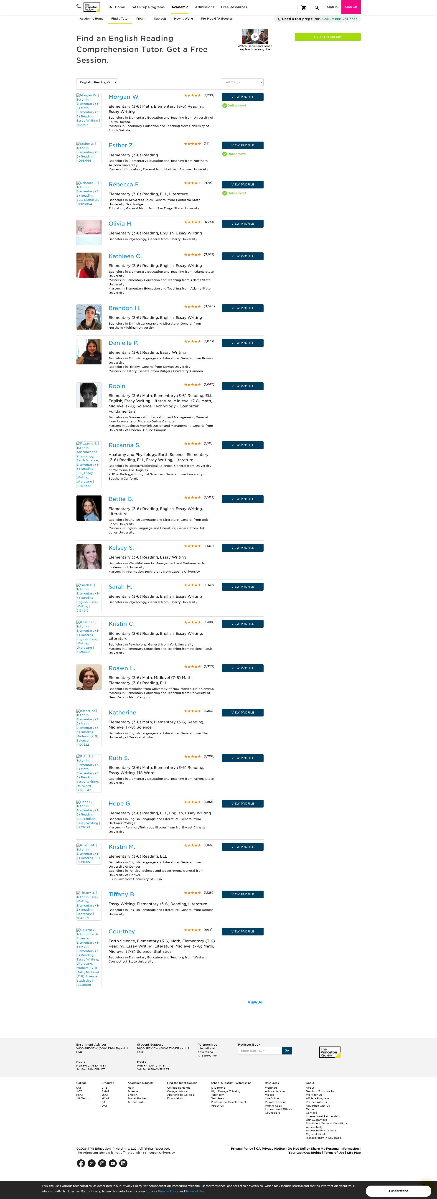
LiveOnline (272, 1098)
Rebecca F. (124, 184)
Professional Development (228, 1102)
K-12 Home (218, 1087)
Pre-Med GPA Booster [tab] (216, 18)
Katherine (122, 712)
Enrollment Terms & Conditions (327, 1123)
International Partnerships (323, 1116)
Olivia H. (120, 223)
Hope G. (120, 803)
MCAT (105, 1098)
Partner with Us (316, 1102)
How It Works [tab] (183, 18)
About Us (217, 1105)
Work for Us (314, 1094)
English (132, 1094)
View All (256, 1002)
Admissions (204, 7)
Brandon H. (124, 308)
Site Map (354, 1152)
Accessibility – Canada (321, 1130)
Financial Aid (175, 1098)
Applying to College (180, 1094)
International (206, 1048)
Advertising (205, 1052)
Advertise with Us (318, 1105)
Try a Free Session (328, 36)
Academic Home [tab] (92, 18)
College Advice (177, 1091)
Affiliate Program (317, 1098)
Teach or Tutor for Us (320, 1091)
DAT (104, 1102)
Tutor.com (217, 1094)
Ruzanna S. (124, 445)
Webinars (271, 1087)
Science (133, 1091)
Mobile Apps (273, 1105)
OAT (104, 1105)
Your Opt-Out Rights (304, 1152)
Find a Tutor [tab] (120, 18)
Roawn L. (122, 668)
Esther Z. (121, 145)
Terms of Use (194, 1191)
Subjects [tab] (160, 18)
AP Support (135, 1102)
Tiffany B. (122, 894)
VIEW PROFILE (242, 97)
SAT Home (116, 7)
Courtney (122, 931)
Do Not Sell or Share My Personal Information (323, 1148)
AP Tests (82, 1098)
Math (131, 1087)
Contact (311, 1112)
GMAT (105, 1091)
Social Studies (137, 1098)
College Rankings (178, 1087)
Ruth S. (119, 758)
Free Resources (234, 7)
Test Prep (217, 1098)
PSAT (79, 1094)
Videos (269, 1094)
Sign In (332, 7)
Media (310, 1109)
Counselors (272, 1112)
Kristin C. (122, 623)
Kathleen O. (125, 256)
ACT (79, 1091)
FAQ (79, 1052)
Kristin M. (122, 846)
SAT (78, 1087)
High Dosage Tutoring (225, 1091)
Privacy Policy (168, 1191)
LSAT (105, 1094)
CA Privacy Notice (270, 1148)
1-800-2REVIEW (102, 1048)
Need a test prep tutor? (319, 19)
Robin (117, 386)
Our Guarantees (316, 1119)
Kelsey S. (121, 547)
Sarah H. (120, 586)
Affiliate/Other (207, 1055)
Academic (179, 7)
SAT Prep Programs (148, 7)
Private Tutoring (276, 1102)
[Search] (316, 7)
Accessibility (314, 1127)
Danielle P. (123, 343)
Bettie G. (121, 499)
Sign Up (351, 7)
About (310, 1087)
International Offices (278, 1109)
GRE (104, 1087)
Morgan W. (124, 97)
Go (287, 1050)
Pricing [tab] (141, 18)
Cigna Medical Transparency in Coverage (323, 1136)
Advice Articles (275, 1091)
